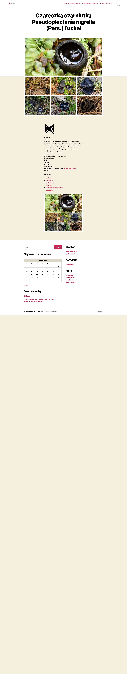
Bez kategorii (69, 264)
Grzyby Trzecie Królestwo (35, 311)
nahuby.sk (49, 185)
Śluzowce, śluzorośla (105, 3)
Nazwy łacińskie (74, 3)
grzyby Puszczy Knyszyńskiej (54, 187)
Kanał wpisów (70, 277)
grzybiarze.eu (50, 183)
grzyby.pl (48, 178)
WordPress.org (70, 282)
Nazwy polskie (86, 3)
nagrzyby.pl (49, 180)
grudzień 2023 (70, 254)
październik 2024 (71, 251)
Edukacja (65, 3)
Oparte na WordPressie (51, 311)
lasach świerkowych (70, 168)
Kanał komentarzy (71, 280)
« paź (26, 285)
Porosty (95, 3)
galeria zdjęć (49, 190)
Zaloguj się (69, 275)
